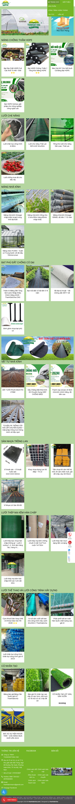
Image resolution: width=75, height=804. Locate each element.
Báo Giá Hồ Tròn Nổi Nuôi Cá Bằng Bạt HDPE (62, 69)
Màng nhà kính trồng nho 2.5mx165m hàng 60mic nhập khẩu (37, 217)
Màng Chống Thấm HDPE (65, 797)
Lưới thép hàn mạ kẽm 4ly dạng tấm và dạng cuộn (62, 542)
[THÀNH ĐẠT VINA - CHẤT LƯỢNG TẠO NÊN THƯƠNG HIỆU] (10, 3)
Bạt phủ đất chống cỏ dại (32, 797)
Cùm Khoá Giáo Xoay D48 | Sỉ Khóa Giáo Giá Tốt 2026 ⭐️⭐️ (13, 621)
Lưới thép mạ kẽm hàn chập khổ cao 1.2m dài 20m (12, 581)
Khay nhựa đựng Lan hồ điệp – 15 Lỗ (37, 470)
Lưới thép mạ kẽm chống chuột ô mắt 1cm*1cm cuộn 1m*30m (37, 543)
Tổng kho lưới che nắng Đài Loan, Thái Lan (62, 145)
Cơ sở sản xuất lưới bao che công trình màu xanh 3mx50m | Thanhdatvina (37, 621)
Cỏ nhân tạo (68, 798)
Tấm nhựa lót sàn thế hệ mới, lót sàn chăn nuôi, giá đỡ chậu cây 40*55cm (62, 471)
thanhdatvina (54, 801)
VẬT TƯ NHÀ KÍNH (11, 361)
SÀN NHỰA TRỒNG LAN (14, 441)
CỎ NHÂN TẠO (9, 665)
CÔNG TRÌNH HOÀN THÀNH (58, 10)
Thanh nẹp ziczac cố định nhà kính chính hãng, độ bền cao (62, 392)
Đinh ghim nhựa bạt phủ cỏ (12, 329)
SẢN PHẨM (52, 6)
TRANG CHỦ (54, 2)
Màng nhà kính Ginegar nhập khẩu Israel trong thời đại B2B (13, 217)
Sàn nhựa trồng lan (49, 797)
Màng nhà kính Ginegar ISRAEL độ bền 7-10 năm (62, 216)
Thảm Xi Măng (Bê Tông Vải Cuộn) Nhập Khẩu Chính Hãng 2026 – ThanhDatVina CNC (12, 294)
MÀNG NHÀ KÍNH (10, 186)
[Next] (46, 22)
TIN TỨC (51, 14)
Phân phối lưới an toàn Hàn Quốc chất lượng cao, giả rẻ (62, 621)
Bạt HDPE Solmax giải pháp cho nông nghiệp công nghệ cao (13, 106)
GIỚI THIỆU (66, 2)
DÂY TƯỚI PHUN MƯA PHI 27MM (12, 391)
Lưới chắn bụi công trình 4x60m (12, 145)
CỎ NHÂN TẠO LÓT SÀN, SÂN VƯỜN (62, 695)
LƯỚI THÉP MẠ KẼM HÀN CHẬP (18, 512)
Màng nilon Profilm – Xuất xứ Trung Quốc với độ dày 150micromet (13, 253)
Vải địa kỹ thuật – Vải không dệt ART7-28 (62, 292)
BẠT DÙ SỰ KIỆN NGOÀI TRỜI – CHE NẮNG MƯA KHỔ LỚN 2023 (12, 736)
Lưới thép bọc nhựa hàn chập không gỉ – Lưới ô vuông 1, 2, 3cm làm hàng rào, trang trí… (13, 544)
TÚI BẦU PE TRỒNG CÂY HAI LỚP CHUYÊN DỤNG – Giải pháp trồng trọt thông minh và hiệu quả (12, 429)
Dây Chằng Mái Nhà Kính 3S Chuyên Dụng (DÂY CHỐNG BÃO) (37, 392)
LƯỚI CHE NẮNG (10, 115)
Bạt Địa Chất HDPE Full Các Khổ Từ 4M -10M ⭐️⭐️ (13, 70)
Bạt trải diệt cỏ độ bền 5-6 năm (37, 292)
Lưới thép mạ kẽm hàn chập (24, 798)
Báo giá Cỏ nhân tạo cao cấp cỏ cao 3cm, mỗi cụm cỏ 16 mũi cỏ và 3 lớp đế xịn (37, 697)
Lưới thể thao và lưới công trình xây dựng (48, 798)
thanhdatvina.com (34, 801)
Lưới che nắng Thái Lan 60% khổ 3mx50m (37, 145)
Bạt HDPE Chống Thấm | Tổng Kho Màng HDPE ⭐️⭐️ (37, 70)
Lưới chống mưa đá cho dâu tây (13, 178)
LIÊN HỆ (61, 14)
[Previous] (4, 22)
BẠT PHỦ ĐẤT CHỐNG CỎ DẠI (17, 262)
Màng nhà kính (17, 797)
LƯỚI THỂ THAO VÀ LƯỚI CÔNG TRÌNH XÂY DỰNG (29, 590)
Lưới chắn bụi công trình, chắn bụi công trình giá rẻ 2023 (13, 656)
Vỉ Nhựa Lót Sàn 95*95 (13, 505)
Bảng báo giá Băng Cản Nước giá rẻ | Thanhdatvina (13, 696)
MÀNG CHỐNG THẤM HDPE (16, 40)
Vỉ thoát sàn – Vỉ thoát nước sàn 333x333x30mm (12, 471)
